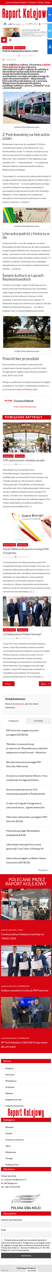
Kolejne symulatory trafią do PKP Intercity (24, 990)
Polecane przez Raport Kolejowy (26, 881)
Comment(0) (10, 59)
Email (3, 1230)
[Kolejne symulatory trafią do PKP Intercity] (26, 962)
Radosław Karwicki (25, 464)
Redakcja (9, 1068)
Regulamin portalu (13, 1099)
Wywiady (9, 1127)
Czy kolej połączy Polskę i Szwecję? (22, 634)
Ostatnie (38, 721)
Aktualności (7, 48)
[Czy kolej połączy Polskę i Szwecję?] (27, 611)
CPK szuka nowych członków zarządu (24, 460)
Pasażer (8, 1133)
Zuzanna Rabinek (28, 55)
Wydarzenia (20, 48)
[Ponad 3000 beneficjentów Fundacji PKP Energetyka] (27, 526)
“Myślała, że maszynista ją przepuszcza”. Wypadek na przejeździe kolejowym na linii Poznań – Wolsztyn (27, 748)
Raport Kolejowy (23, 557)
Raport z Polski (9, 545)
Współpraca (10, 1081)
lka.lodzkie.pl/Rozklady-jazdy (25, 389)
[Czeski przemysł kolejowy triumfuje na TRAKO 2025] (26, 906)
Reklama (9, 1093)
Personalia (20, 456)
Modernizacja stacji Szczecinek (10, 684)
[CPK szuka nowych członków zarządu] (27, 437)
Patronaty (9, 1074)
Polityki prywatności (14, 1106)
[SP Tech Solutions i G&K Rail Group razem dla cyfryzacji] (26, 1014)
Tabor (8, 1146)
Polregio (9, 1158)
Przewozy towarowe (14, 1139)
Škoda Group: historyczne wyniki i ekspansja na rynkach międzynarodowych (46, 684)
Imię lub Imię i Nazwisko (11, 1220)
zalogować (19, 704)
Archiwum (9, 1087)
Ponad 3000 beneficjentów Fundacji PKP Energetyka (26, 550)
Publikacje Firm (12, 1164)
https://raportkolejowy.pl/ (25, 406)
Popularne (13, 721)
